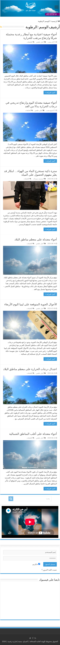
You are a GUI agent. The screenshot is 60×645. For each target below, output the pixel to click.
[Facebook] (33, 638)
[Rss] (35, 638)
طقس (38, 42)
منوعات (35, 179)
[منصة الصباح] (30, 8)
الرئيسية (54, 21)
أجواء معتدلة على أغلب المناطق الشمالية (33, 434)
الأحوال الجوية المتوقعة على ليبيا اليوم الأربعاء (30, 304)
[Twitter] (30, 638)
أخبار (42, 42)
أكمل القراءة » (50, 93)
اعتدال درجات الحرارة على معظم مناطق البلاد (30, 369)
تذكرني (35, 564)
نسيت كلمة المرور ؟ (49, 570)
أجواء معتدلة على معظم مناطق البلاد (36, 239)
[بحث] (11, 498)
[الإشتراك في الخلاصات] (1, 27)
